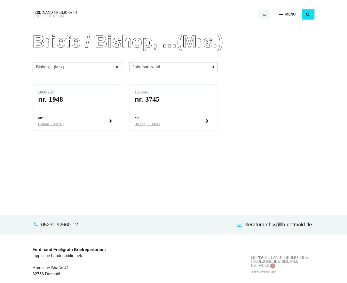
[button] (308, 14)
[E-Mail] (264, 14)
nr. (50, 99)
